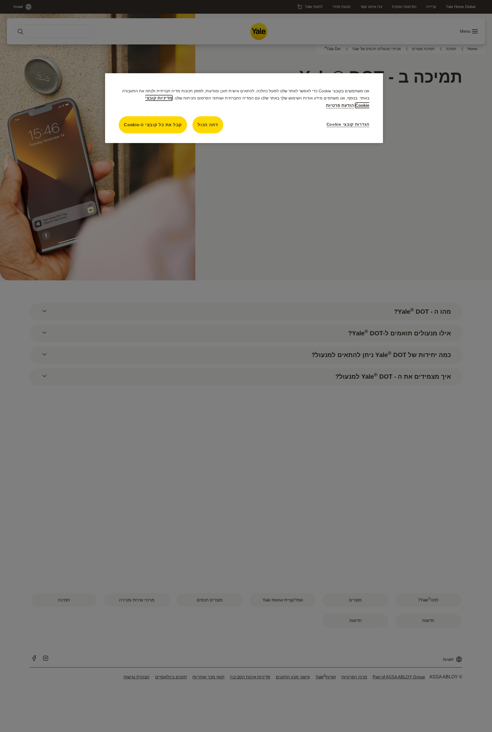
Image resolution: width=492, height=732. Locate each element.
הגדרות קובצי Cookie (348, 124)
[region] (244, 108)
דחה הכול (208, 124)
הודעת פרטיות (340, 105)
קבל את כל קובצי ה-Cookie (153, 124)
